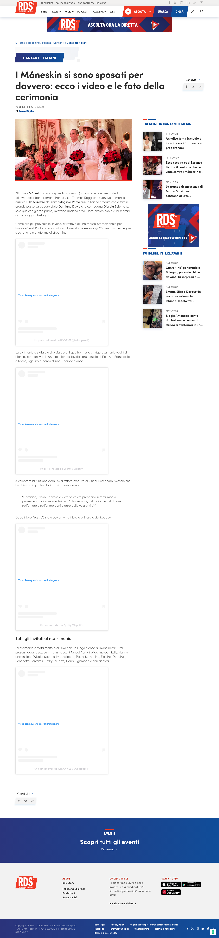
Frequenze (47, 3)
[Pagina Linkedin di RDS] (188, 3)
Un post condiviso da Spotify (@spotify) (61, 468)
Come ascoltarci (66, 3)
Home (44, 11)
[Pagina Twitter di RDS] (175, 3)
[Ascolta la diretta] (128, 11)
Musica (46, 42)
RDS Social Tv (86, 3)
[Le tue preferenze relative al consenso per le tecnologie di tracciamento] (213, 932)
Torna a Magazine (29, 42)
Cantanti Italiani (77, 42)
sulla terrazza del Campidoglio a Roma (53, 202)
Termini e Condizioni (165, 928)
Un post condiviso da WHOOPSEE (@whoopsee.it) (61, 340)
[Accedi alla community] (193, 11)
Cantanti (58, 42)
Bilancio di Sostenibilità (105, 932)
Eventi (114, 11)
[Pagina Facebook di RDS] (169, 3)
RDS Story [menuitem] (68, 882)
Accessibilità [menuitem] (69, 897)
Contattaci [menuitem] (68, 893)
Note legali (100, 924)
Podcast (82, 11)
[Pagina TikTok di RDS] (194, 3)
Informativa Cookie (119, 928)
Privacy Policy (117, 924)
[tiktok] (208, 928)
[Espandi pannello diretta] (150, 11)
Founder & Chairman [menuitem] (73, 888)
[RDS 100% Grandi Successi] (26, 8)
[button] (186, 86)
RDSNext (101, 3)
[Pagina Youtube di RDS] (201, 3)
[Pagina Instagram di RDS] (181, 3)
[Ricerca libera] (201, 11)
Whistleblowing (141, 928)
